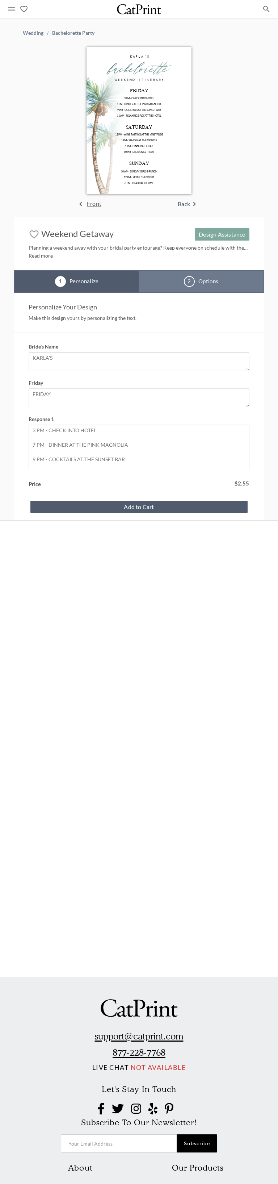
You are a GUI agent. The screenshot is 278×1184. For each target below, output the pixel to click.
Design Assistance (222, 234)
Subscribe (197, 1143)
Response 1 (41, 419)
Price (35, 484)
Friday (36, 383)
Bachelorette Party (73, 32)
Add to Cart (139, 506)
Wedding (33, 32)
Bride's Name (43, 346)
